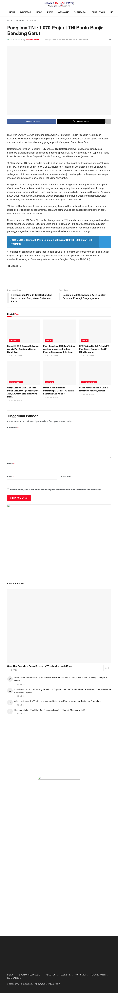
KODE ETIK (65, 974)
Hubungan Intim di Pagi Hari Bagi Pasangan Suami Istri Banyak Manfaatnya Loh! (49, 710)
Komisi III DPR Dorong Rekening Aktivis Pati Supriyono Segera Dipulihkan (23, 349)
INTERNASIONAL (88, 382)
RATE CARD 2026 (14, 977)
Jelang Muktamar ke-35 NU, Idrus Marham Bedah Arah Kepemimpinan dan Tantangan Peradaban (57, 701)
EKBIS (50, 12)
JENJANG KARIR (98, 974)
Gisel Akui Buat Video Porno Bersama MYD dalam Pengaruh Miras (39, 666)
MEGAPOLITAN (15, 382)
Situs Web (66, 476)
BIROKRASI (26, 12)
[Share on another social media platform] (108, 121)
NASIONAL (83, 39)
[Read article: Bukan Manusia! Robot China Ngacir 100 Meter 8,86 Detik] (95, 373)
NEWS (39, 12)
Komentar (13, 427)
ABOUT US (51, 974)
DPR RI (48, 340)
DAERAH (49, 382)
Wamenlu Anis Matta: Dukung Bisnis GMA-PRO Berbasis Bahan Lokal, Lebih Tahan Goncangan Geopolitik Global (60, 679)
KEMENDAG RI (33, 20)
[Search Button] (109, 4)
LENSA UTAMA (98, 12)
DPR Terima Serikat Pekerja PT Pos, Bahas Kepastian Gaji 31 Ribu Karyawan (94, 349)
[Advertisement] (59, 276)
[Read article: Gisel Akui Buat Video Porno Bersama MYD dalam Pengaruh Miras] (59, 626)
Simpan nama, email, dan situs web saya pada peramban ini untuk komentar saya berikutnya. (56, 489)
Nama (11, 463)
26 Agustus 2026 (15, 356)
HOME (12, 12)
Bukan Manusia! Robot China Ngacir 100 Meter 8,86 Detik (93, 389)
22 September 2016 (53, 39)
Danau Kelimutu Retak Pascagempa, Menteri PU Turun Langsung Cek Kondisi (58, 390)
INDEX (10, 974)
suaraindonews (32, 39)
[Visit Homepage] (59, 4)
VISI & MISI (80, 974)
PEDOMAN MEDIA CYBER (29, 974)
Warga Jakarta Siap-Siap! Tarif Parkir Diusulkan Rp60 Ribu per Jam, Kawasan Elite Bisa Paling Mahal (22, 392)
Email (11, 476)
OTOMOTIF (63, 12)
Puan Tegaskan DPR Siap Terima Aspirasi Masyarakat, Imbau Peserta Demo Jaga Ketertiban (59, 349)
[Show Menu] (8, 4)
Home (9, 20)
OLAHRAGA (80, 12)
